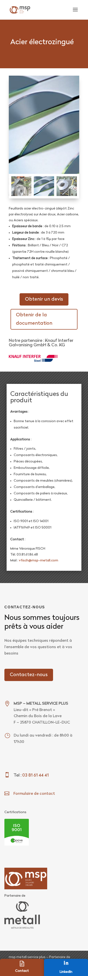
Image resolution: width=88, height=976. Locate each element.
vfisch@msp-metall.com (38, 560)
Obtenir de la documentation (34, 319)
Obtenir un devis (44, 299)
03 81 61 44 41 (35, 775)
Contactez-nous (29, 674)
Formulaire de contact (34, 794)
